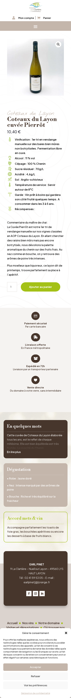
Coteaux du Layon (30, 113)
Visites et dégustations (23, 627)
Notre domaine (49, 623)
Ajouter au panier (40, 287)
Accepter (35, 667)
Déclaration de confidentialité (35, 693)
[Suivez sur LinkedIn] (42, 593)
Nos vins (28, 623)
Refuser (35, 676)
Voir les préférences (35, 685)
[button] (66, 632)
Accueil (12, 623)
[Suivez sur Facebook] (29, 593)
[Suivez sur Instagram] (35, 593)
